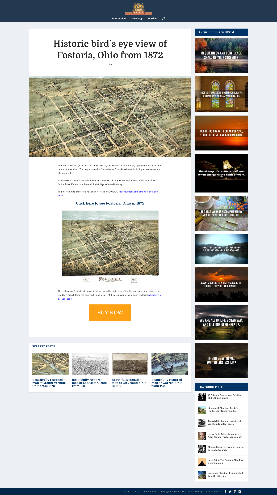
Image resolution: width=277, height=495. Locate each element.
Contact (137, 491)
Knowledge (136, 18)
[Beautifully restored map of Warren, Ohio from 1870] (169, 364)
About (127, 491)
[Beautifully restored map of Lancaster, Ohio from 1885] (90, 364)
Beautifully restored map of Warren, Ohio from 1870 (167, 383)
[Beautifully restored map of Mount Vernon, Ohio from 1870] (50, 364)
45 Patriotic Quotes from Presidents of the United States (225, 396)
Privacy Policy (195, 491)
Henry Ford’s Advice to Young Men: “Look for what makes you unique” (225, 435)
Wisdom (152, 18)
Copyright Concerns (170, 491)
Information (119, 18)
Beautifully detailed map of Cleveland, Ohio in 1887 (129, 383)
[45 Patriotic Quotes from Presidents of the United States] (202, 397)
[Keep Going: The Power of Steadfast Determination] (202, 462)
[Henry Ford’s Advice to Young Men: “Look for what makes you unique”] (202, 436)
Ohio (110, 64)
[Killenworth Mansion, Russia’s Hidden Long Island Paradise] (202, 410)
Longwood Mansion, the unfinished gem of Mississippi (225, 474)
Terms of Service (213, 491)
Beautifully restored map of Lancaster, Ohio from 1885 (89, 383)
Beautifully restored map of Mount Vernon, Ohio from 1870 (49, 383)
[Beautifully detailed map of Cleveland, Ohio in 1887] (130, 364)
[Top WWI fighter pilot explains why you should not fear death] (202, 423)
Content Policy (150, 491)
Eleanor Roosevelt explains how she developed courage (226, 448)
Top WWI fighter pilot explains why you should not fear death (225, 422)
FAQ (184, 491)
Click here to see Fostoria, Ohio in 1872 (110, 203)
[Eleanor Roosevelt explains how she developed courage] (202, 449)
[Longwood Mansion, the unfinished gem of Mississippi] (202, 475)
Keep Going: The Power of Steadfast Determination (226, 461)
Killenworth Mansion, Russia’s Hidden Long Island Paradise (223, 409)
